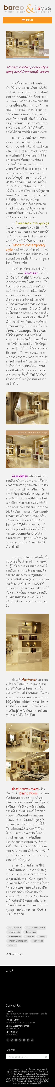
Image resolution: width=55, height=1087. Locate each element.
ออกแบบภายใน (15, 928)
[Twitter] (12, 1040)
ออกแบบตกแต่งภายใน (36, 928)
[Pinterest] (20, 1040)
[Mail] (28, 1040)
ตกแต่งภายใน (14, 932)
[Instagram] (24, 1040)
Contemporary (15, 936)
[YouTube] (16, 1040)
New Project (38, 941)
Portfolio (12, 945)
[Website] (32, 1040)
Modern (43, 936)
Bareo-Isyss (31, 932)
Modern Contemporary (18, 941)
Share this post (16, 954)
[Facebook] (8, 1040)
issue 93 (30, 936)
